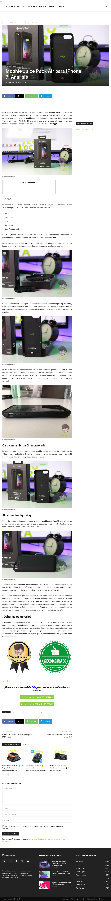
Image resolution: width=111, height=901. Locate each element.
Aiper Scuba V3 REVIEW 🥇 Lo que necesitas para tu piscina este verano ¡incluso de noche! (36, 768)
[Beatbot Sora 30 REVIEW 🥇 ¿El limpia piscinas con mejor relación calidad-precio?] (13, 756)
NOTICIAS (9, 7)
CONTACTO (61, 7)
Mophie (6, 681)
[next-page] (7, 774)
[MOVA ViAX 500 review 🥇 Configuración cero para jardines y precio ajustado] (61, 756)
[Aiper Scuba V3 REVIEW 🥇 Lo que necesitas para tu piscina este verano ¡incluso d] (37, 756)
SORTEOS (42, 7)
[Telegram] (16, 861)
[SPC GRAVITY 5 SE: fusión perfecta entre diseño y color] (44, 874)
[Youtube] (28, 861)
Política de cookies (91, 899)
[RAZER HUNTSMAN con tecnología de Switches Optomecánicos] (44, 864)
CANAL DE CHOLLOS (44, 697)
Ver (37, 182)
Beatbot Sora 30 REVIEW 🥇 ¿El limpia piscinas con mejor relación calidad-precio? (12, 768)
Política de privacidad (77, 899)
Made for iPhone (29, 712)
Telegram (36, 687)
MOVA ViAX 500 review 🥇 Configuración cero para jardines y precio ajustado (60, 768)
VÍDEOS (51, 7)
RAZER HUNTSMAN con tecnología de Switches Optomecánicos (59, 863)
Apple (13, 712)
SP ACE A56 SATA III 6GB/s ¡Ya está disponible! (59, 736)
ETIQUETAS (15, 66)
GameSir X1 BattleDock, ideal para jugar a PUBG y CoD (17, 736)
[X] (22, 861)
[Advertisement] (55, 17)
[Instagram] (10, 861)
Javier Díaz (11, 82)
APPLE (21, 66)
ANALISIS (20, 7)
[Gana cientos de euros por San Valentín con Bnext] (44, 885)
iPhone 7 (20, 712)
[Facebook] (4, 861)
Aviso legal (65, 899)
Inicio (4, 23)
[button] (106, 7)
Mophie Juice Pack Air (43, 712)
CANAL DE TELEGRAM (44, 704)
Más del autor (26, 744)
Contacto (101, 899)
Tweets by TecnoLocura (84, 129)
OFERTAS (31, 7)
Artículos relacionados (11, 744)
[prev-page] (3, 774)
